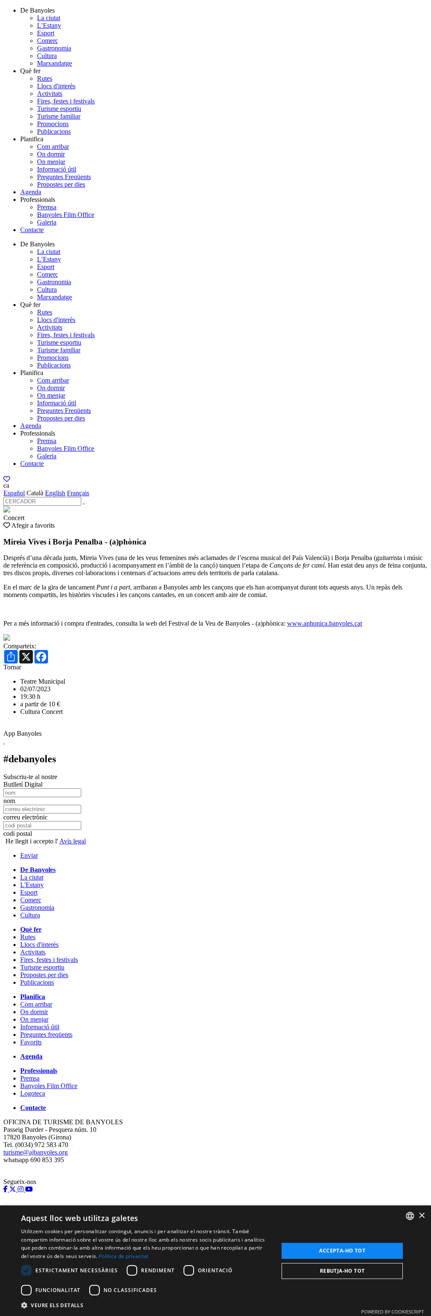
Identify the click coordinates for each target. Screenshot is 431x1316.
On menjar (51, 161)
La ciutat (48, 17)
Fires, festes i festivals (66, 101)
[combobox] (410, 1216)
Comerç (47, 40)
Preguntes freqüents (46, 1034)
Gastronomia (54, 48)
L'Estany (32, 884)
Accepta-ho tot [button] (342, 1250)
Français (78, 493)
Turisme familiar (58, 116)
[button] (146, 1305)
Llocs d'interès (56, 86)
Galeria (46, 222)
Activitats (49, 93)
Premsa (46, 207)
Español (14, 493)
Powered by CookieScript (392, 1311)
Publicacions (54, 131)
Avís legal (72, 841)
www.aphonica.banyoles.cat (324, 623)
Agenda (30, 192)
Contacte (32, 229)
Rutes (44, 78)
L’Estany (49, 25)
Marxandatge (54, 63)
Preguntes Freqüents (64, 176)
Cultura (47, 55)
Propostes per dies (61, 184)
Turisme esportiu (59, 108)
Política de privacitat (124, 1256)
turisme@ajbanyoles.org (35, 1152)
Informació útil (56, 169)
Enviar (29, 855)
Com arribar (53, 146)
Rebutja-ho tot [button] (342, 1270)
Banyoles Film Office (65, 214)
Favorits (31, 1042)
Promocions (53, 123)
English (55, 493)
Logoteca (32, 1093)
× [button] (421, 1216)
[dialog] (215, 1260)
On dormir (51, 154)
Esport (45, 33)
